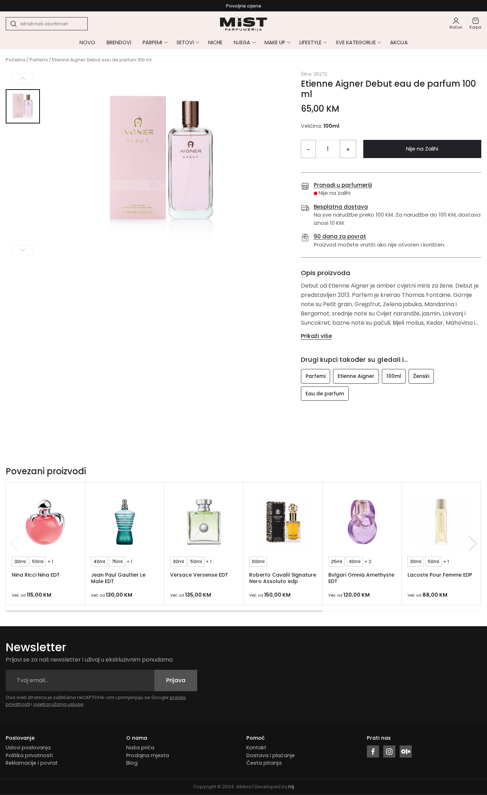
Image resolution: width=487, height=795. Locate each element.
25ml (336, 561)
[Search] (14, 24)
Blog (132, 762)
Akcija (399, 42)
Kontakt (256, 747)
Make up (275, 42)
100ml (393, 376)
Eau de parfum (325, 393)
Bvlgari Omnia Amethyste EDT (361, 578)
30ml (20, 561)
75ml (117, 561)
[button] (473, 544)
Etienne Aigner (356, 376)
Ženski (421, 376)
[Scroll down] (22, 250)
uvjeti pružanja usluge (58, 704)
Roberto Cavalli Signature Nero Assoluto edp (282, 578)
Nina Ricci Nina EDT (36, 574)
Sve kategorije (356, 42)
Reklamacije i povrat (32, 762)
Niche (215, 42)
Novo (87, 42)
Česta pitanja (264, 762)
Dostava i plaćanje (270, 755)
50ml (37, 561)
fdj (291, 786)
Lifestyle (310, 42)
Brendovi (119, 42)
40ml (99, 561)
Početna (15, 59)
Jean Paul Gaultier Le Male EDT (118, 578)
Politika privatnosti (29, 755)
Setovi (185, 42)
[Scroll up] (22, 79)
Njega (242, 42)
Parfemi (152, 42)
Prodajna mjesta (147, 755)
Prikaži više (316, 336)
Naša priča (140, 747)
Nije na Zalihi (422, 148)
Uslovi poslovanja (28, 747)
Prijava (175, 680)
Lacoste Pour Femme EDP (439, 574)
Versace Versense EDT (199, 574)
